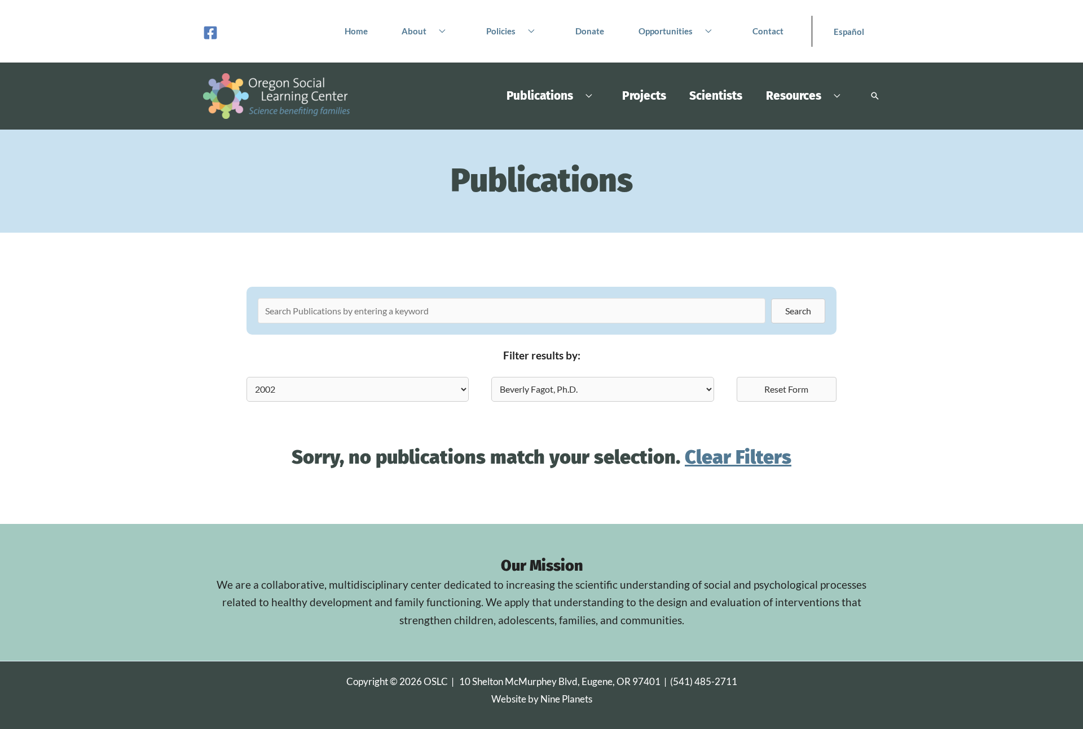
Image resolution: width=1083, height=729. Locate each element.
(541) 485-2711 (703, 681)
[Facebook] (210, 32)
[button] (439, 31)
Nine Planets (566, 699)
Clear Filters (738, 457)
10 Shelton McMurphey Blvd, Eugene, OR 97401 (560, 681)
